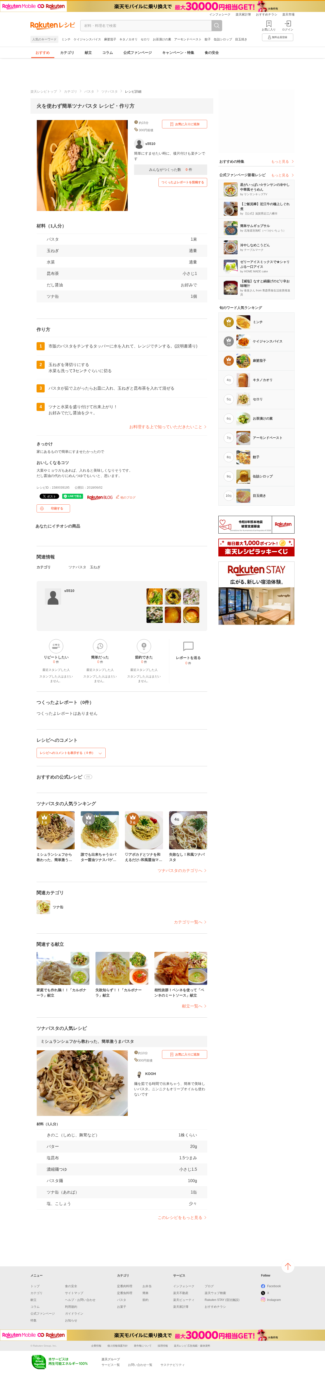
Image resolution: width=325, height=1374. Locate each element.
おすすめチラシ (266, 14)
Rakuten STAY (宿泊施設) (222, 1300)
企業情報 (96, 1345)
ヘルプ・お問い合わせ (80, 1300)
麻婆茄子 (110, 39)
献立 (88, 53)
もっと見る (280, 161)
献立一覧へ (192, 1006)
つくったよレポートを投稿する (182, 182)
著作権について (143, 1345)
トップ (35, 1286)
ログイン (287, 29)
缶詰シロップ (223, 39)
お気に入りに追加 (187, 124)
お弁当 (147, 1286)
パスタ (89, 91)
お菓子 (121, 1307)
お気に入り (269, 29)
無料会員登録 (279, 37)
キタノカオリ (128, 39)
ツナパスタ (109, 91)
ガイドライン (74, 1313)
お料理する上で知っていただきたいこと (165, 427)
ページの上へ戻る (288, 1266)
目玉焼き (241, 39)
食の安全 (212, 53)
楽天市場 (288, 14)
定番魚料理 (124, 1293)
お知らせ (71, 1320)
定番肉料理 (124, 1286)
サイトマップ (74, 1293)
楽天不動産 (180, 1293)
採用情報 (163, 1345)
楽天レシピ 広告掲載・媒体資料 (192, 1345)
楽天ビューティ (183, 1300)
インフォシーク (220, 14)
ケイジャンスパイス (87, 39)
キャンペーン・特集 (178, 53)
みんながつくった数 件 (170, 170)
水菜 (51, 262)
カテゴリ (67, 53)
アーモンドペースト (188, 39)
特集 (33, 1320)
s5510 (69, 591)
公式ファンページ (137, 53)
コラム (107, 53)
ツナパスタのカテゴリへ (180, 870)
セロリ (145, 39)
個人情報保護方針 (117, 1345)
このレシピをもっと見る (180, 1217)
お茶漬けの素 (162, 39)
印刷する (57, 508)
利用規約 (71, 1307)
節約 (145, 1300)
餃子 (208, 39)
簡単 (145, 1293)
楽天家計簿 (243, 14)
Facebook (274, 1286)
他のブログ (128, 497)
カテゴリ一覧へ (188, 922)
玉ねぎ (53, 251)
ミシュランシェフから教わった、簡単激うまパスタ (87, 1041)
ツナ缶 (53, 296)
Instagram (274, 1300)
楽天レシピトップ (43, 91)
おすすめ (43, 53)
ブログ (209, 1286)
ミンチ (66, 39)
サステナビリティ (172, 1365)
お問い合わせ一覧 (140, 1365)
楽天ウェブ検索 (215, 1293)
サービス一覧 (111, 1365)
